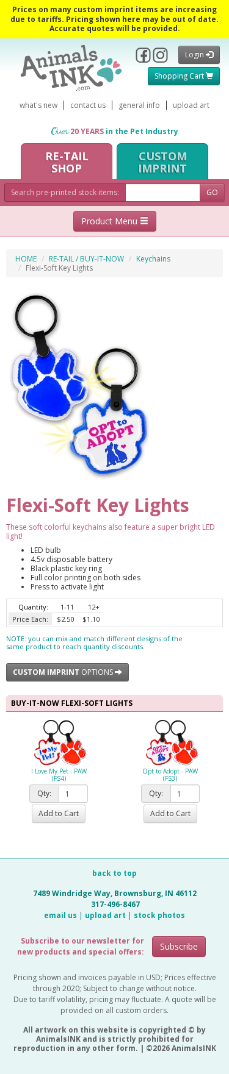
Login (195, 54)
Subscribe (179, 946)
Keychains (153, 259)
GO (212, 192)
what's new (38, 105)
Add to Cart (58, 813)
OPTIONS (64, 672)
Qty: (44, 793)
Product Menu (110, 221)
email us (60, 915)
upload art (191, 105)
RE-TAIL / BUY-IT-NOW (86, 259)
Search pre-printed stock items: (65, 192)
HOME (26, 259)
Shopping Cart (180, 76)
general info (139, 105)
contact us (88, 105)
